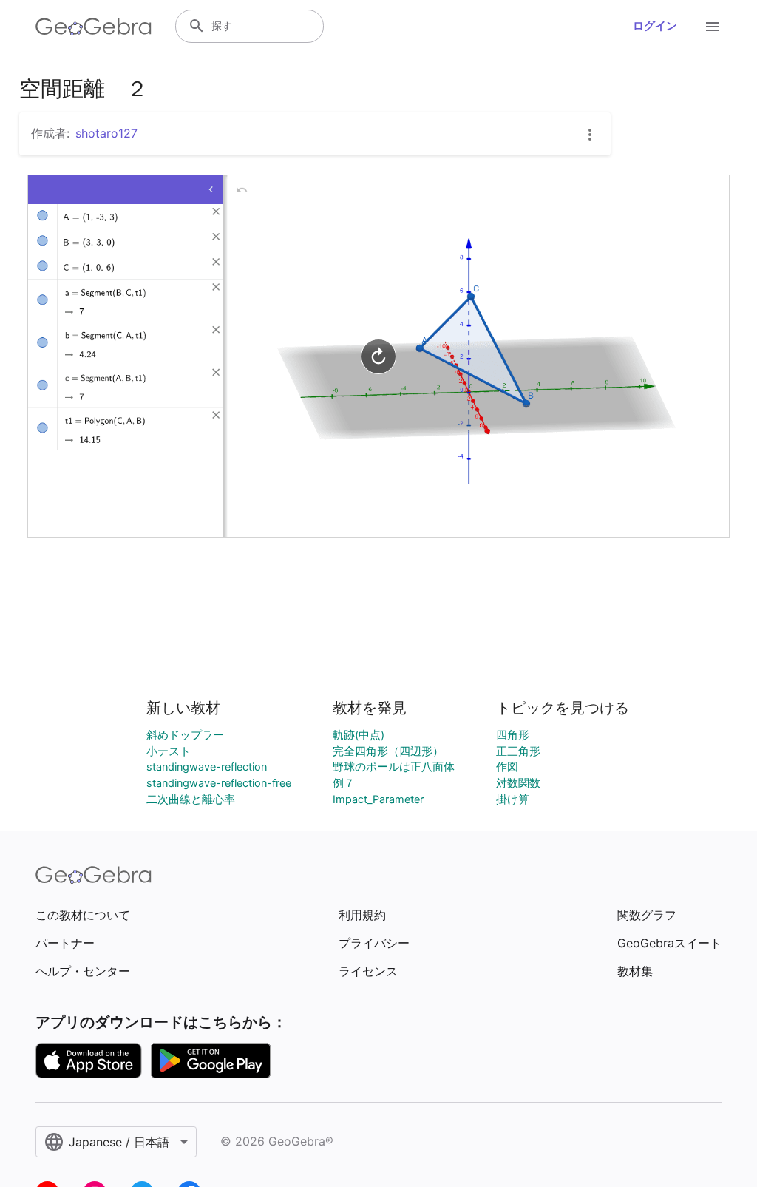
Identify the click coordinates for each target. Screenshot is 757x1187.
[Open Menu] (713, 26)
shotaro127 (106, 133)
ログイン (655, 26)
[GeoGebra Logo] (93, 26)
